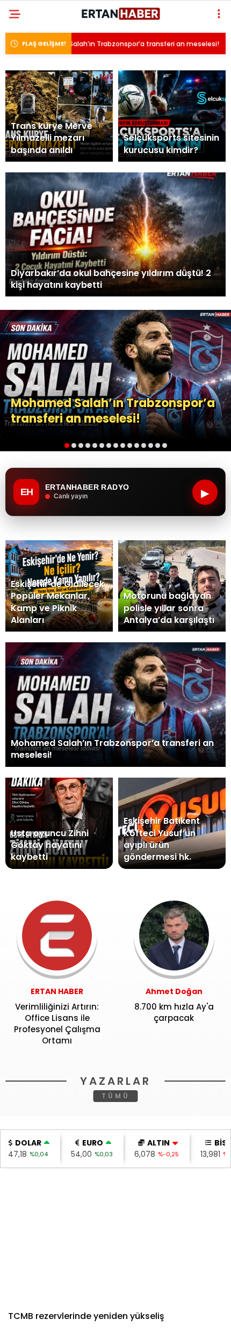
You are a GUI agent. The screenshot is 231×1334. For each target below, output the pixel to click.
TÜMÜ (116, 1095)
